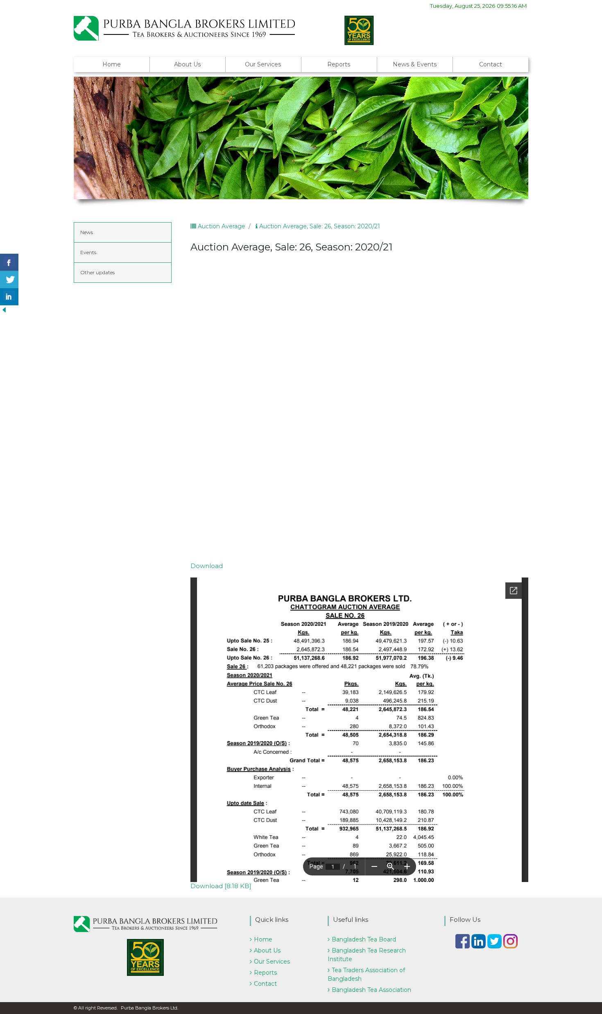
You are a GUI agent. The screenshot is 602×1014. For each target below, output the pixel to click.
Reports (338, 64)
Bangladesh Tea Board (364, 939)
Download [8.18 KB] (220, 886)
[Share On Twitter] (9, 279)
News (86, 232)
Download (206, 566)
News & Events (415, 64)
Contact (490, 64)
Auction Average (220, 226)
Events (88, 252)
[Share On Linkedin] (9, 296)
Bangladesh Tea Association (371, 990)
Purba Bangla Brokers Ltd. (149, 1008)
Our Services (263, 64)
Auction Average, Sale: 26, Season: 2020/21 (319, 226)
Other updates (97, 272)
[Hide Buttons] (4, 309)
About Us (187, 64)
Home (111, 64)
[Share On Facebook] (9, 262)
